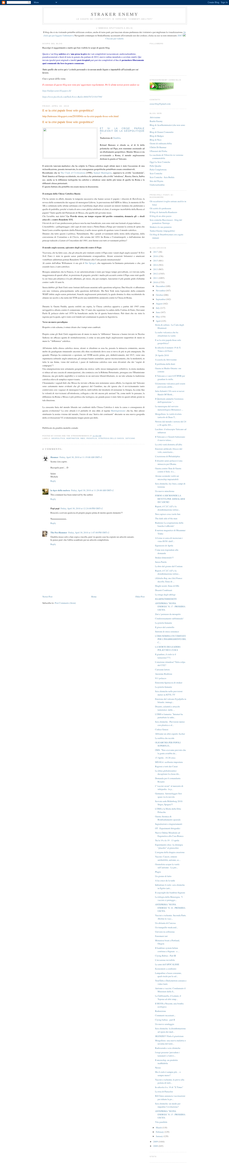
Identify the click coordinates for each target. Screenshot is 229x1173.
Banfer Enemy (156, 121)
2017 (155, 251)
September (161, 299)
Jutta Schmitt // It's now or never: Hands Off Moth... (170, 393)
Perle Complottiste (158, 169)
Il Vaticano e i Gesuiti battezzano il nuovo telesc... (170, 438)
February (160, 1131)
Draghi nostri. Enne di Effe (167, 585)
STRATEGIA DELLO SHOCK (111, 438)
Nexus (158, 1067)
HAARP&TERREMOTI (166, 598)
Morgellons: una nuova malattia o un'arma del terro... (170, 1042)
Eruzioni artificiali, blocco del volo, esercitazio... (168, 450)
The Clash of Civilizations (73, 172)
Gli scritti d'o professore (160, 208)
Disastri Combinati (163, 590)
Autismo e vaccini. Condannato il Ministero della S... (170, 990)
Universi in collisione (165, 931)
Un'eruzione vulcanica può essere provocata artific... (170, 385)
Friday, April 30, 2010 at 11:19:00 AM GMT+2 (81, 457)
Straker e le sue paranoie (161, 226)
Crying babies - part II (165, 1019)
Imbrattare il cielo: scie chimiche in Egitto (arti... (170, 886)
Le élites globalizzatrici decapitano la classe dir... (167, 772)
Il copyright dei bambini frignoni (170, 892)
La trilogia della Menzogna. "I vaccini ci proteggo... (168, 898)
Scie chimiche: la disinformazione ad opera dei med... (170, 1030)
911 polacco (160, 678)
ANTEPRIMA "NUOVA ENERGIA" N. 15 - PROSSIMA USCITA (170, 1114)
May (158, 316)
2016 (155, 256)
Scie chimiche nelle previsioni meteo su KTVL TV (169, 693)
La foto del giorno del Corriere (169, 566)
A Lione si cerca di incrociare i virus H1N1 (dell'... (169, 539)
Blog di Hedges (157, 135)
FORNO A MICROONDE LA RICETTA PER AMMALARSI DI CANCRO (170, 499)
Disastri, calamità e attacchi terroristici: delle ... (167, 708)
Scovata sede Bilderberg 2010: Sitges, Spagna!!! (169, 803)
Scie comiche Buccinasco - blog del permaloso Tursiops (166, 221)
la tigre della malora (60, 490)
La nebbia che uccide (164, 738)
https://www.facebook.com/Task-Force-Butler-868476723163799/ (72, 96)
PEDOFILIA (92, 438)
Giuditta (117, 137)
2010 (155, 282)
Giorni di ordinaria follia (161, 143)
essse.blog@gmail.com (160, 103)
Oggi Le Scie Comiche (160, 161)
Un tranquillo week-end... (166, 927)
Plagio (158, 871)
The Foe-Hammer (58, 532)
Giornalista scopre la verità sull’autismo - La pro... (167, 866)
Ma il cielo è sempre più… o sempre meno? (168, 1073)
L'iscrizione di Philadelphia (167, 456)
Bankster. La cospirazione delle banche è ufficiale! (169, 524)
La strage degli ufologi (165, 594)
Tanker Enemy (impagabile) (162, 230)
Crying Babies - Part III (165, 955)
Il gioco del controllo (164, 627)
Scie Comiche (156, 173)
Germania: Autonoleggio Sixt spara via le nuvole (168, 795)
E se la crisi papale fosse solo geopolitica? (68, 110)
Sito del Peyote (156, 181)
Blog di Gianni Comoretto (162, 132)
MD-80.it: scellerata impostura (169, 762)
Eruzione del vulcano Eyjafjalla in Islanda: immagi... (170, 700)
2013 (155, 269)
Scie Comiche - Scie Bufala (162, 177)
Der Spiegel (90, 263)
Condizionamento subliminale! (169, 618)
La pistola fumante (163, 622)
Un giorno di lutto (163, 876)
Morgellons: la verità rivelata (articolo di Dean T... (168, 415)
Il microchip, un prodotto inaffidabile (166, 1062)
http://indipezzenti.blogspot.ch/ (56, 90)
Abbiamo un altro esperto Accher (170, 733)
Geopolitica (58, 438)
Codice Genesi (161, 729)
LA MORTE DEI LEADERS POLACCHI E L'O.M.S (167, 648)
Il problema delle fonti (165, 363)
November (161, 290)
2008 (155, 1145)
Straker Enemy (115, 14)
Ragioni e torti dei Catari (166, 766)
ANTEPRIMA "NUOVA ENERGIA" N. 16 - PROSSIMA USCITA (170, 907)
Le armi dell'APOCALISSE (167, 964)
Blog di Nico (155, 139)
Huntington (72, 438)
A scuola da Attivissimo (166, 359)
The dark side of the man (166, 518)
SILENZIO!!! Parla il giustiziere (169, 1036)
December (160, 286)
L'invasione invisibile (165, 959)
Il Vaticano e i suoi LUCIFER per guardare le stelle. (170, 377)
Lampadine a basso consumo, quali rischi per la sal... (168, 975)
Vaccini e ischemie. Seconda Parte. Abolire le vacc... (170, 917)
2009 (155, 1141)
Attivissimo (155, 117)
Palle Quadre (155, 165)
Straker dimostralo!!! (164, 557)
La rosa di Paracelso (164, 1091)
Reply (53, 480)
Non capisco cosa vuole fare (167, 514)
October (160, 294)
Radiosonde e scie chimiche (167, 1048)
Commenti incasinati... (165, 1015)
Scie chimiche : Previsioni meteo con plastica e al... (170, 723)
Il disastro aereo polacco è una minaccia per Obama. (168, 462)
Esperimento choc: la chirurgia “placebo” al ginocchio (169, 846)
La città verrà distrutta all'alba (168, 444)
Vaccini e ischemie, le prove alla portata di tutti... (169, 1081)
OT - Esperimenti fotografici (167, 828)
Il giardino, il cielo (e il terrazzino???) (165, 656)
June (158, 312)
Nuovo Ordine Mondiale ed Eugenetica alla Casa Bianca (169, 834)
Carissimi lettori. (162, 669)
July (158, 307)
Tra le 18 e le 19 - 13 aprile (167, 840)
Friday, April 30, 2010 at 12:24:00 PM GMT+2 (82, 508)
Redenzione (160, 1011)
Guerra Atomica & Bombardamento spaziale (168, 818)
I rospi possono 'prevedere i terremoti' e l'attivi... (167, 1054)
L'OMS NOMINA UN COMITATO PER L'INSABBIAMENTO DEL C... (170, 639)
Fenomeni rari (161, 936)
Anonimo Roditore (163, 673)
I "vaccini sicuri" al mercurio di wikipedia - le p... (169, 787)
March (159, 1127)
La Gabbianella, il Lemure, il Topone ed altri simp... (168, 997)
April (158, 320)
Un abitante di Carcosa (165, 923)
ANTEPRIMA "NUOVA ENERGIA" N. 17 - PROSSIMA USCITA (170, 606)
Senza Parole (161, 561)
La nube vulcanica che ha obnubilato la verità (166, 334)
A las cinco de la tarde (165, 880)
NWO (82, 438)
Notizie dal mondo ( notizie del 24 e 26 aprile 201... (170, 423)
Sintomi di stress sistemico (167, 631)
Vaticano (130, 438)
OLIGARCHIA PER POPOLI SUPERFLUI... (168, 744)
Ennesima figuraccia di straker (168, 682)
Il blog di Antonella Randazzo (163, 212)
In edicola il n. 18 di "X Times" (169, 1087)
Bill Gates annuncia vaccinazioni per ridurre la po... (170, 1097)
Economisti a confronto (165, 968)
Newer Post (47, 596)
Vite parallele (161, 1121)
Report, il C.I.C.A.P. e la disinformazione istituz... (167, 508)
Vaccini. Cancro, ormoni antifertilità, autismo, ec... (168, 858)
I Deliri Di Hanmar (158, 147)
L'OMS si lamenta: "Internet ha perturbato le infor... (169, 716)
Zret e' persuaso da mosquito (168, 614)
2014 (155, 264)
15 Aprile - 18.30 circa (165, 757)
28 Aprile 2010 (162, 355)
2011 (155, 277)
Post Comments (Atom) (65, 602)
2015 (155, 260)
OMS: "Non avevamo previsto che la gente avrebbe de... (170, 751)
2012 (155, 273)
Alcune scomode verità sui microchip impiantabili (167, 477)
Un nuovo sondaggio (164, 1024)
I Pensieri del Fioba (158, 151)
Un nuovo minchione (164, 491)
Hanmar (54, 457)
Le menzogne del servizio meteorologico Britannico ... (169, 408)
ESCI (180, 35)
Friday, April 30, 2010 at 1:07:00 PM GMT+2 (88, 532)
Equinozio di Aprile (164, 545)
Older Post (140, 596)
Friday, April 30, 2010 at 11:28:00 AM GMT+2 (92, 490)
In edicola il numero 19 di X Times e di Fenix (168, 349)
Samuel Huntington (103, 172)
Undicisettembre (157, 184)
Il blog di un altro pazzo (160, 216)
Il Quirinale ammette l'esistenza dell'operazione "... (169, 400)
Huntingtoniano (118, 410)
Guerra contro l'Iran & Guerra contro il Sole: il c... (168, 470)
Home (94, 596)
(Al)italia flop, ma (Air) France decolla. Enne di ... (168, 580)
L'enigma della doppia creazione (170, 852)
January (159, 1136)
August (159, 303)
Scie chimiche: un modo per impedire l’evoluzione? (167, 1105)
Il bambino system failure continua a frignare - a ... (167, 949)
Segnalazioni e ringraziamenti (168, 823)
